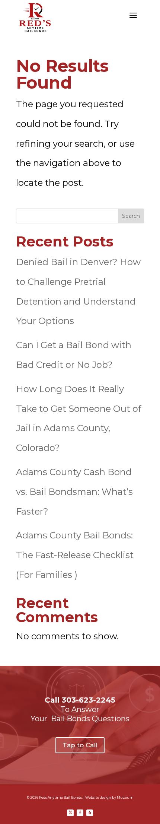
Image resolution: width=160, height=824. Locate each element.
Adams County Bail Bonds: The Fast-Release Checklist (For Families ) (75, 555)
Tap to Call (80, 745)
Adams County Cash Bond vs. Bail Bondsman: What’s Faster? (74, 492)
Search (131, 216)
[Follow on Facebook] (80, 812)
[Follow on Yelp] (89, 812)
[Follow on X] (70, 812)
